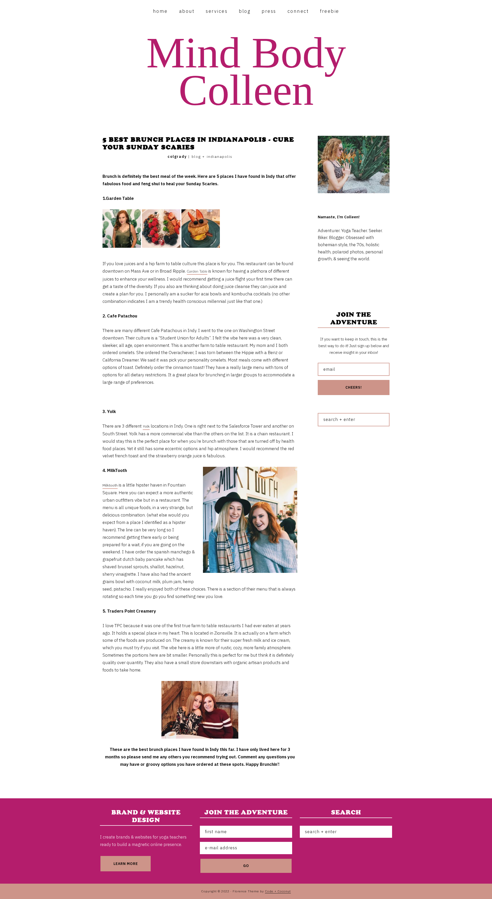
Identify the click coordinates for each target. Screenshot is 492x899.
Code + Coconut (278, 891)
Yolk (146, 426)
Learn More (126, 863)
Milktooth (110, 485)
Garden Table (197, 271)
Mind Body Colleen (246, 71)
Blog (196, 156)
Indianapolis (219, 156)
